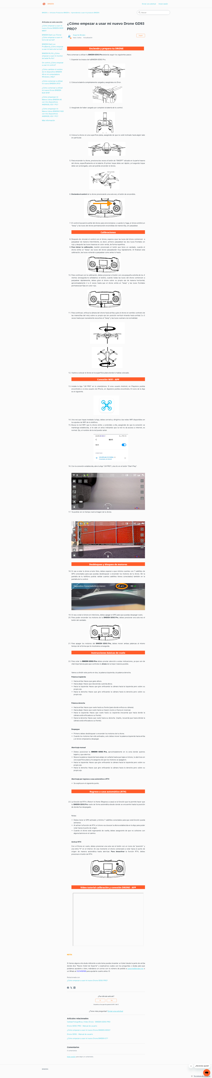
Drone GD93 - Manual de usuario (80, 1034)
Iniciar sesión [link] (163, 4)
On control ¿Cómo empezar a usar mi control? (52, 64)
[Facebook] (68, 988)
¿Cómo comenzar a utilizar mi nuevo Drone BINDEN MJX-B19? (52, 90)
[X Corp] (71, 988)
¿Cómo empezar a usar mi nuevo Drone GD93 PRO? (87, 980)
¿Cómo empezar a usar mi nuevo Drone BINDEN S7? (87, 1038)
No (112, 1000)
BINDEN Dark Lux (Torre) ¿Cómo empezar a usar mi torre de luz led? (52, 37)
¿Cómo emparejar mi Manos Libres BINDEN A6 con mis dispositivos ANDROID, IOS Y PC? (52, 101)
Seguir (141, 35)
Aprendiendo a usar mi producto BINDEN (85, 12)
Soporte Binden (79, 35)
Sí (100, 1000)
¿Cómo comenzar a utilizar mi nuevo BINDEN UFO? (52, 82)
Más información (48, 120)
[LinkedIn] (74, 988)
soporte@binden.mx (135, 968)
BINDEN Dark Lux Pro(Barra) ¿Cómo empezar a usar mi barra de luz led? (52, 46)
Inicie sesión (71, 1057)
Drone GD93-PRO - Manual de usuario (82, 1026)
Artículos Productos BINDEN (59, 12)
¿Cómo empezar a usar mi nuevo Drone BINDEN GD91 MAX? (52, 28)
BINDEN (44, 12)
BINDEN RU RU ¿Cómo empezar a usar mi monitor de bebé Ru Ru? (52, 55)
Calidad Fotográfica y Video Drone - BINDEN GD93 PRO (88, 1022)
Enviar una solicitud (149, 4)
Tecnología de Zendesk (202, 1076)
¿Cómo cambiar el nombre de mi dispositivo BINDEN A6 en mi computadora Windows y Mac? (52, 73)
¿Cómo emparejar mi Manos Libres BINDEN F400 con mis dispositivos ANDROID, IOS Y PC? (53, 112)
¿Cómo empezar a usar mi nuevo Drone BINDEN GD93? (88, 1030)
